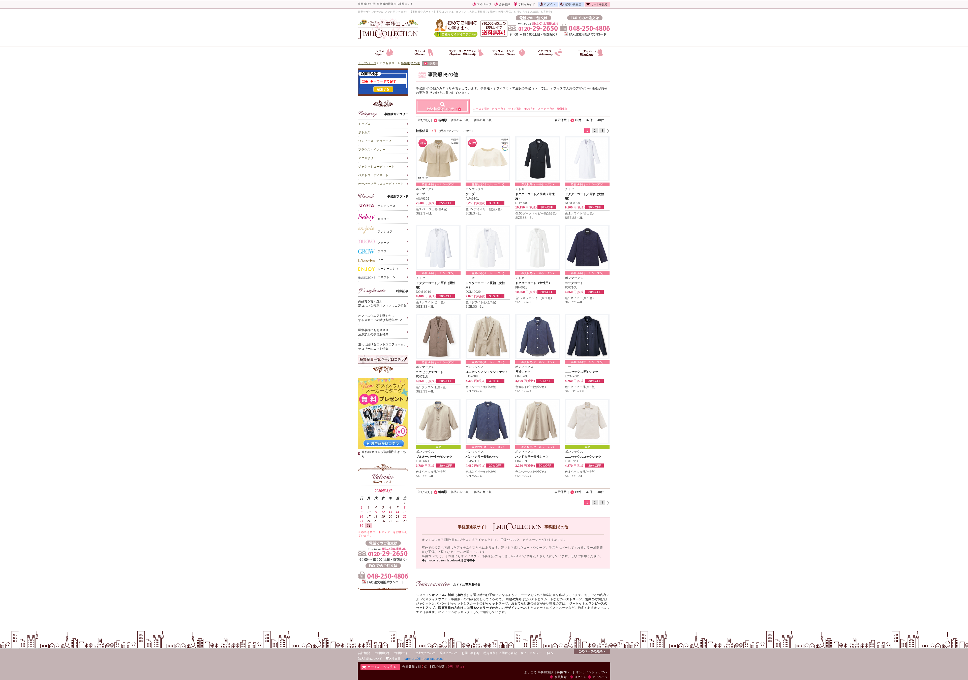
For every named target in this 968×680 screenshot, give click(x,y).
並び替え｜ (425, 120)
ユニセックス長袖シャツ (581, 372)
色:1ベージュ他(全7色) (530, 472)
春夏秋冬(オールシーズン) (438, 184)
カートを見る (599, 4)
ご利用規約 (381, 653)
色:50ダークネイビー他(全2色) (536, 213)
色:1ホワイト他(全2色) (481, 302)
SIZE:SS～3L (524, 218)
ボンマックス (386, 206)
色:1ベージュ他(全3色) (481, 387)
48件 (600, 120)
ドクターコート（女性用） (533, 283)
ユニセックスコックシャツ (583, 456)
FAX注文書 (393, 658)
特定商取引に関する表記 (500, 653)
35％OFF (445, 203)
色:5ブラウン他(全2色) (431, 387)
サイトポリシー (531, 653)
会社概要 (364, 653)
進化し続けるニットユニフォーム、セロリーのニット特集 (382, 346)
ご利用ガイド (526, 4)
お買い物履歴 (572, 4)
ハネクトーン (386, 277)
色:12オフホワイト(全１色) (533, 298)
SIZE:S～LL (424, 213)
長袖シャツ (522, 372)
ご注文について (425, 653)
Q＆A (549, 653)
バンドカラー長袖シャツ (482, 456)
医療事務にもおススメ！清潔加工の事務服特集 (374, 332)
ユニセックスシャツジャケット (487, 372)
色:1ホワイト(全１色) (579, 213)
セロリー (383, 219)
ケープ (420, 194)
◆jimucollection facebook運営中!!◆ (448, 560)
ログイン (549, 4)
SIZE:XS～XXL (575, 391)
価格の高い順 (482, 120)
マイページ (484, 4)
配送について (449, 653)
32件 (589, 120)
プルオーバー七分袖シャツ (434, 456)
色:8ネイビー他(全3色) (580, 387)
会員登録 (504, 4)
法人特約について (370, 658)
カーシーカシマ (388, 268)
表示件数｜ (562, 120)
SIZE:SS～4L (574, 302)
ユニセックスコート (429, 372)
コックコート (574, 283)
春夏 (438, 446)
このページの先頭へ (592, 651)
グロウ (381, 251)
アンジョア (384, 231)
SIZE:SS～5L (574, 476)
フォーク (383, 242)
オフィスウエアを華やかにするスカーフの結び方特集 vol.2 (380, 318)
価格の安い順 (459, 120)
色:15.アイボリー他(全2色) (484, 209)
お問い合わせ (471, 653)
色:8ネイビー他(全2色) (530, 387)
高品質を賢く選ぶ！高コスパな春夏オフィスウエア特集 (382, 303)
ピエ (380, 260)
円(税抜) (430, 203)
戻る (433, 63)
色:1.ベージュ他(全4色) (431, 209)
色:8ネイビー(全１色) (579, 298)
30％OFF (546, 207)
